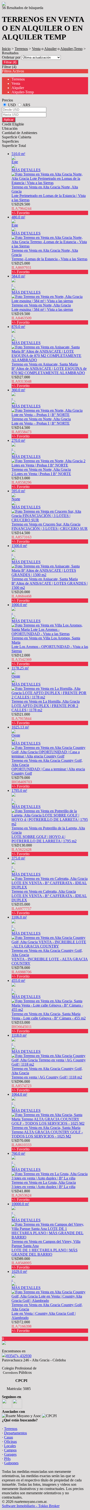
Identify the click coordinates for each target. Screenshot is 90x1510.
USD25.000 (21, 267)
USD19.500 (21, 318)
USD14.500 (21, 432)
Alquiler (50, 49)
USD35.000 (21, 908)
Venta (36, 49)
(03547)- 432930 (18, 1356)
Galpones (11, 1463)
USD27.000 (21, 381)
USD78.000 (21, 972)
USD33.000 (22, 1026)
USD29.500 (21, 208)
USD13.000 (21, 482)
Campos (10, 1450)
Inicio (6, 49)
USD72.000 (21, 1326)
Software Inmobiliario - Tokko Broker (31, 1506)
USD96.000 (21, 1085)
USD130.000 (22, 849)
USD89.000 (21, 1263)
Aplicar (8, 119)
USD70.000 (21, 1145)
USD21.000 (21, 718)
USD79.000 (22, 782)
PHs (7, 1459)
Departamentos (15, 1433)
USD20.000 (21, 596)
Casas (8, 1437)
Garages (10, 1454)
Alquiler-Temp (71, 49)
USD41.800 (21, 1195)
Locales (10, 1446)
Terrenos (21, 49)
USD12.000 (21, 659)
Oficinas (10, 1442)
